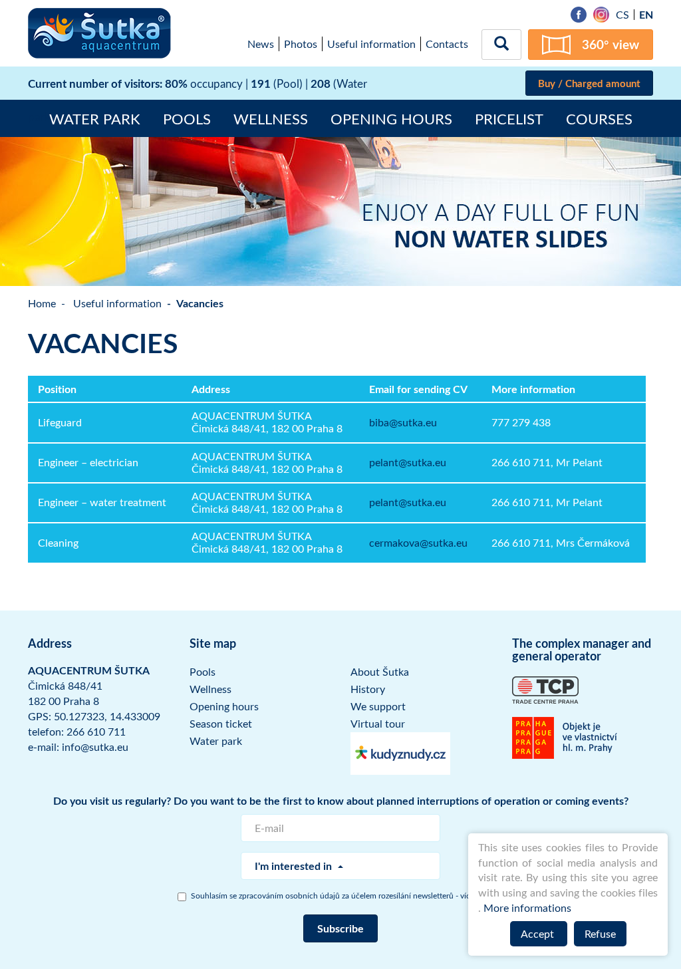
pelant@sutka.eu (407, 502)
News (260, 44)
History (367, 689)
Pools (187, 118)
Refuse (600, 933)
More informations (527, 907)
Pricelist (509, 118)
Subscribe (340, 928)
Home (42, 303)
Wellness (270, 118)
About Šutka (379, 671)
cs (622, 14)
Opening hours (391, 118)
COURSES (599, 118)
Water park (94, 118)
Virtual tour (377, 723)
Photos (300, 44)
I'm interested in (295, 865)
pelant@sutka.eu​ (407, 462)
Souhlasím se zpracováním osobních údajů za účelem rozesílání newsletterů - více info (347, 895)
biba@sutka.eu (403, 422)
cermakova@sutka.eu (418, 542)
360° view (610, 44)
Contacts (447, 44)
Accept (539, 933)
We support (378, 706)
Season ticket (221, 723)
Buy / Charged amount (589, 83)
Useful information (371, 44)
